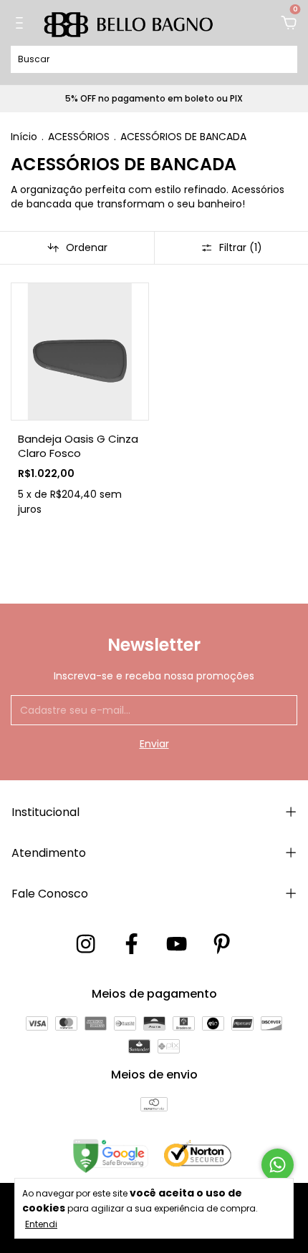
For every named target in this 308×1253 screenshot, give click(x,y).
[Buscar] (281, 58)
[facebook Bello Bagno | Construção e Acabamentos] (131, 944)
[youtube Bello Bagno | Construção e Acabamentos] (176, 944)
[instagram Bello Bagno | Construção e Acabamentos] (85, 944)
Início (24, 136)
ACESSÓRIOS (79, 136)
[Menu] (22, 23)
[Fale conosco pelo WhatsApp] (277, 1165)
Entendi (41, 1223)
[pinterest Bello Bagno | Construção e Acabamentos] (221, 944)
